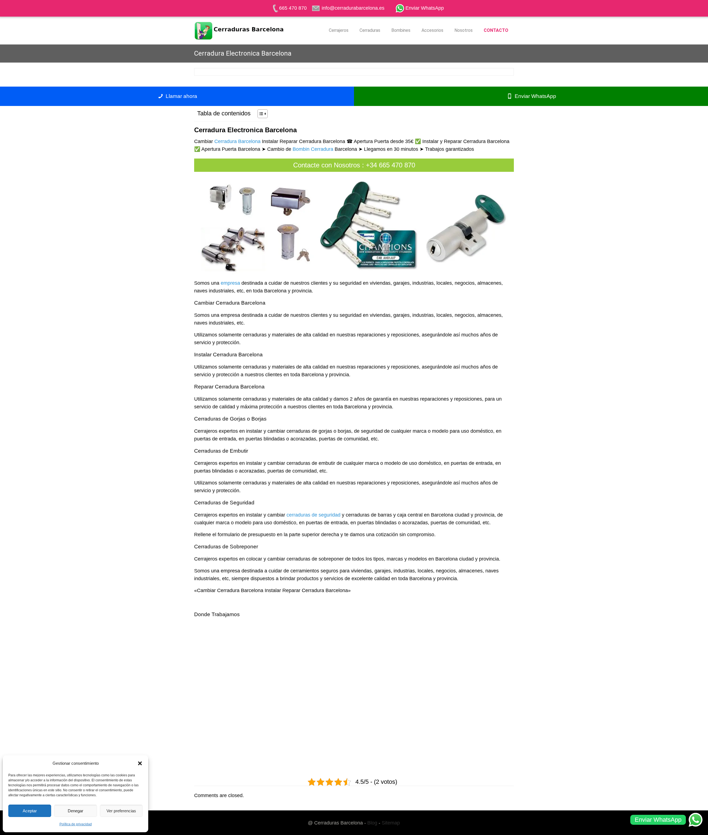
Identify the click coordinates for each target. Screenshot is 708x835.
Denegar (75, 810)
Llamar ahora (180, 96)
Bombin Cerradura (313, 149)
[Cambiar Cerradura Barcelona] (239, 30)
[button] (140, 763)
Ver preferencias (121, 810)
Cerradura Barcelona (237, 141)
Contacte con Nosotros (326, 165)
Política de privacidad (75, 824)
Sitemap (391, 823)
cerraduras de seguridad (313, 515)
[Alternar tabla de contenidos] (259, 113)
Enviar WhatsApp (534, 96)
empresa (230, 283)
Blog (372, 823)
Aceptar (30, 810)
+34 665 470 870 (390, 165)
